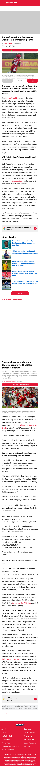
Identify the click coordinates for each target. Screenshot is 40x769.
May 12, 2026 (31, 522)
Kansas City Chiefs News (14, 299)
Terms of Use (29, 739)
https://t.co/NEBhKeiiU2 (10, 545)
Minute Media (10, 754)
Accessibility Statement (10, 746)
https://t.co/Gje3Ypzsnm (11, 572)
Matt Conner (8, 43)
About (3, 729)
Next (32, 81)
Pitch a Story (28, 736)
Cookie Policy (6, 743)
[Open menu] (3, 3)
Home (3, 299)
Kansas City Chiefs (12, 98)
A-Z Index (27, 746)
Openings (27, 729)
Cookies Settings (7, 750)
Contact (4, 732)
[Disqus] (20, 327)
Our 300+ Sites (29, 732)
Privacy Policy (6, 739)
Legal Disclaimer (30, 743)
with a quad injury (16, 181)
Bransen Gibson (9, 381)
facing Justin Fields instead (12, 659)
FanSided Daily (6, 736)
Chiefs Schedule (12, 714)
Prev (7, 81)
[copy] (13, 46)
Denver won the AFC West (21, 603)
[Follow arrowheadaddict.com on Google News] (35, 228)
